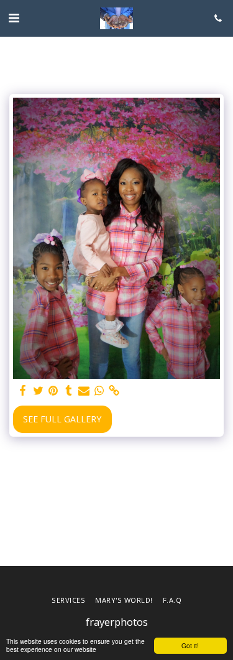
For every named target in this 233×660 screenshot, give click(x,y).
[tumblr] (69, 390)
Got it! (190, 645)
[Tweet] (38, 390)
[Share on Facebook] (23, 390)
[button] (13, 17)
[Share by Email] (83, 390)
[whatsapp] (99, 390)
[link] (114, 390)
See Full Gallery (62, 419)
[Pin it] (53, 390)
